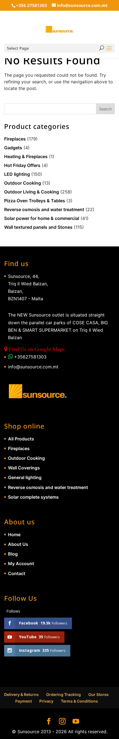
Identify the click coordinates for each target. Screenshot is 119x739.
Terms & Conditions (79, 701)
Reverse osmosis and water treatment (44, 209)
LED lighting (17, 174)
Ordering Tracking (63, 694)
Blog (13, 554)
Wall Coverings (24, 467)
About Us (18, 544)
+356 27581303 (31, 5)
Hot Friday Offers (22, 165)
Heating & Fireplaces (26, 156)
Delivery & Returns (21, 694)
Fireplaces (15, 139)
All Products (21, 439)
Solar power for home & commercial (41, 218)
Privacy (46, 701)
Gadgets (13, 147)
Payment (23, 701)
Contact (16, 573)
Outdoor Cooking (22, 183)
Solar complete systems (33, 497)
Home (14, 534)
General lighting (25, 477)
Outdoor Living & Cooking (31, 192)
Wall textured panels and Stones (38, 227)
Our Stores (98, 694)
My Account (21, 563)
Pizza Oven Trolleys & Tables (34, 200)
